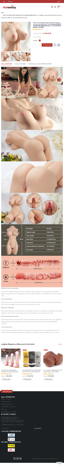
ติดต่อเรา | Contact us (6, 399)
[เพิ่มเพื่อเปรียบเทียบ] (58, 45)
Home (2, 12)
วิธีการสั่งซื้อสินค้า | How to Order (8, 412)
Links (58, 1)
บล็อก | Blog (4, 409)
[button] (59, 344)
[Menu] (52, 7)
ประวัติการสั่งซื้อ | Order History (8, 406)
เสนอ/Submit (37, 428)
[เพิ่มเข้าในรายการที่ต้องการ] (54, 45)
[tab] (6, 63)
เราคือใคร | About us (6, 401)
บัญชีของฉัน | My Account (7, 404)
